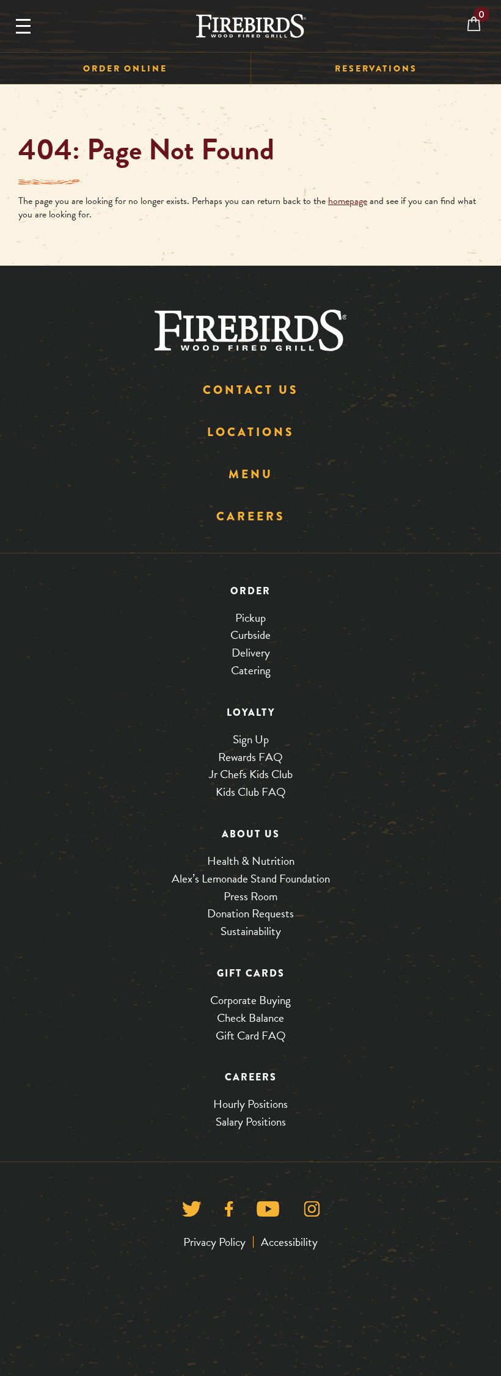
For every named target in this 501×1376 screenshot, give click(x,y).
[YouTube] (267, 1212)
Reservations (376, 68)
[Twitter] (191, 1212)
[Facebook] (228, 1212)
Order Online (125, 68)
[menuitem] (125, 69)
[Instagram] (312, 1212)
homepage (347, 201)
